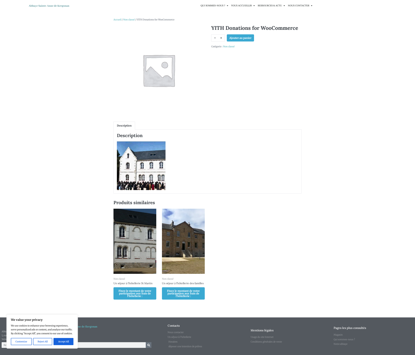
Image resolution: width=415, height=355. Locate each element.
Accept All (63, 341)
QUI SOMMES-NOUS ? (213, 5)
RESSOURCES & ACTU (270, 5)
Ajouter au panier (240, 38)
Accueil (117, 19)
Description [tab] (124, 125)
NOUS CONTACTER (298, 5)
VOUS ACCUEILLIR (241, 5)
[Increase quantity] (221, 37)
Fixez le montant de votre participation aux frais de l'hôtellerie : (135, 293)
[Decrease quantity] (214, 37)
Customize (21, 341)
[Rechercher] (148, 345)
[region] (42, 331)
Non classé (129, 19)
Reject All (43, 341)
